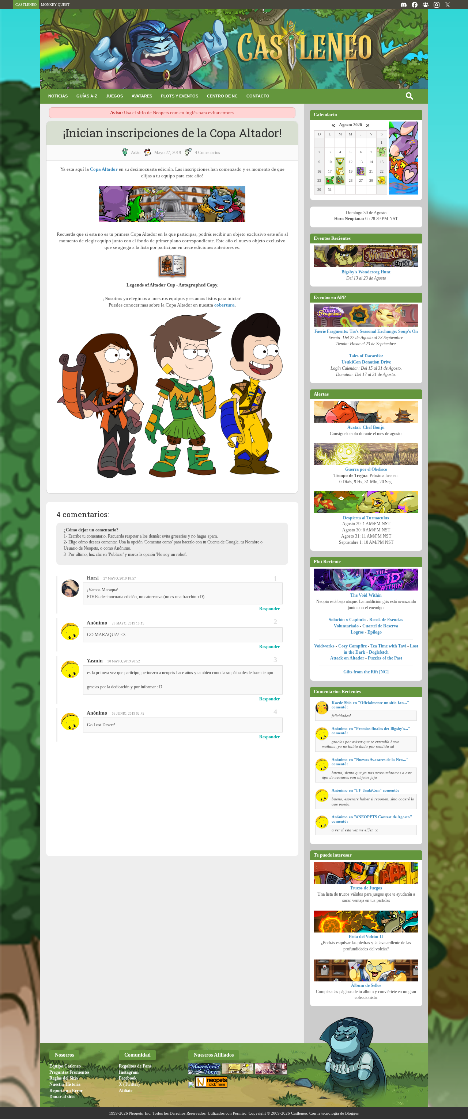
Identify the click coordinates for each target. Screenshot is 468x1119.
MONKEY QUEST (55, 5)
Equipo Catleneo (65, 1066)
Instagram (129, 1072)
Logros (357, 632)
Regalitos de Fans (135, 1066)
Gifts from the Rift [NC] (366, 671)
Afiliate (125, 1090)
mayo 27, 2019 (167, 152)
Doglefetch (379, 652)
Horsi (93, 578)
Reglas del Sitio (63, 1078)
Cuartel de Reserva (380, 625)
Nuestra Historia (64, 1084)
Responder (269, 608)
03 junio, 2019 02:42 (128, 713)
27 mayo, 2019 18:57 (119, 578)
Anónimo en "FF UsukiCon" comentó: (365, 790)
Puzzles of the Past (385, 658)
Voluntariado (346, 625)
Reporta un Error (66, 1090)
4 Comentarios (207, 152)
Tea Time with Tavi (388, 646)
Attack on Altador (347, 658)
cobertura (224, 305)
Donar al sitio (62, 1096)
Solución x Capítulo (347, 619)
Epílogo (374, 632)
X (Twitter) (129, 1084)
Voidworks (324, 646)
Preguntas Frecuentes (69, 1072)
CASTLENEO (26, 5)
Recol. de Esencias (386, 619)
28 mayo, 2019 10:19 (128, 623)
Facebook (128, 1078)
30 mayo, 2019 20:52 (123, 661)
